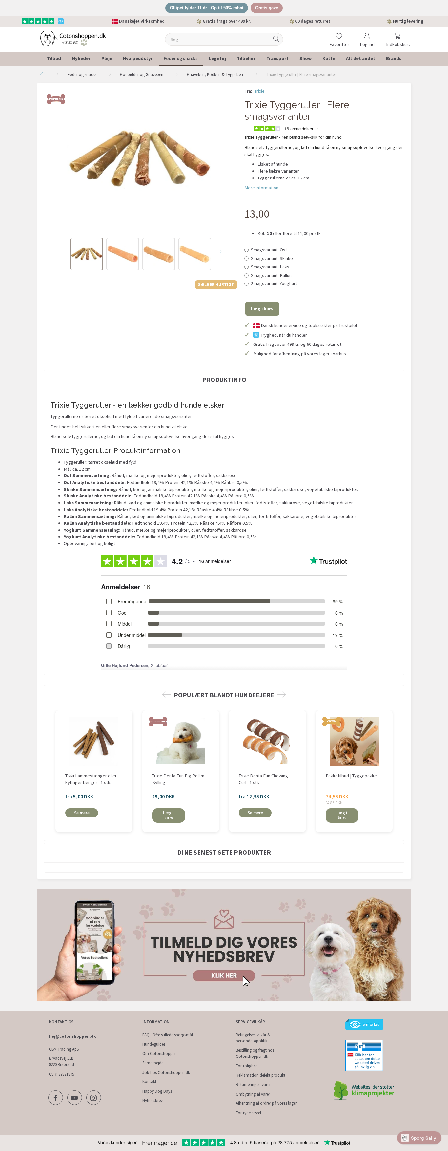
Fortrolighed (247, 1066)
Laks (270, 267)
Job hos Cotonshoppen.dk (166, 1072)
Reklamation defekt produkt (260, 1075)
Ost (269, 250)
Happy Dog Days (157, 1091)
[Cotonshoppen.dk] (73, 38)
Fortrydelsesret (248, 1113)
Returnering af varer (253, 1084)
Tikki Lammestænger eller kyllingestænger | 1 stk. (91, 779)
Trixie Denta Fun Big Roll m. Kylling (178, 779)
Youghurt (274, 283)
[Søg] (276, 39)
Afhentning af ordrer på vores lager (266, 1103)
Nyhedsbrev (152, 1100)
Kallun (271, 275)
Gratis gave (266, 7)
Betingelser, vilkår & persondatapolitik (253, 1038)
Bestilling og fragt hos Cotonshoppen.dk (255, 1053)
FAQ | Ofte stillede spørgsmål (167, 1034)
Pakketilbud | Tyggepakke (351, 776)
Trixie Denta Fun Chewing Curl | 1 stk (263, 779)
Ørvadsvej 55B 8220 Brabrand (61, 1061)
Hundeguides (153, 1044)
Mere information (261, 188)
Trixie (260, 91)
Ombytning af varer (253, 1094)
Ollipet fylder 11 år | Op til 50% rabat (206, 7)
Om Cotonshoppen (159, 1053)
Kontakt (149, 1081)
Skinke (272, 258)
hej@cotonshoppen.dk (72, 1036)
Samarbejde (152, 1063)
